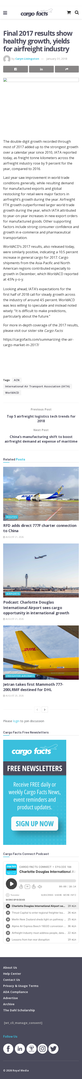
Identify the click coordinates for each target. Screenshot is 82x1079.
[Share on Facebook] (15, 69)
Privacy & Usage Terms (20, 986)
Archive (9, 1004)
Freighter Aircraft (20, 675)
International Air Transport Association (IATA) (37, 386)
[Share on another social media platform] (67, 69)
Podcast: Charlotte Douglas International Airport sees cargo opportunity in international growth (36, 607)
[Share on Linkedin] (41, 69)
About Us (10, 968)
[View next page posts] (45, 709)
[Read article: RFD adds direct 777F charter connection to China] (41, 494)
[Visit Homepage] (36, 12)
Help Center (12, 974)
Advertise (10, 998)
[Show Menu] (5, 12)
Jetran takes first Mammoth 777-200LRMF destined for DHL (33, 687)
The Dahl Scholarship (19, 1010)
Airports (13, 593)
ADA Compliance (15, 992)
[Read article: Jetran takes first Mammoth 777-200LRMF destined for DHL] (41, 652)
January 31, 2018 (56, 59)
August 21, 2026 (14, 537)
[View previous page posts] (37, 709)
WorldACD (12, 392)
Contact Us (11, 980)
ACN (17, 380)
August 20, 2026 (14, 695)
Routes (12, 516)
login (16, 721)
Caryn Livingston (27, 59)
